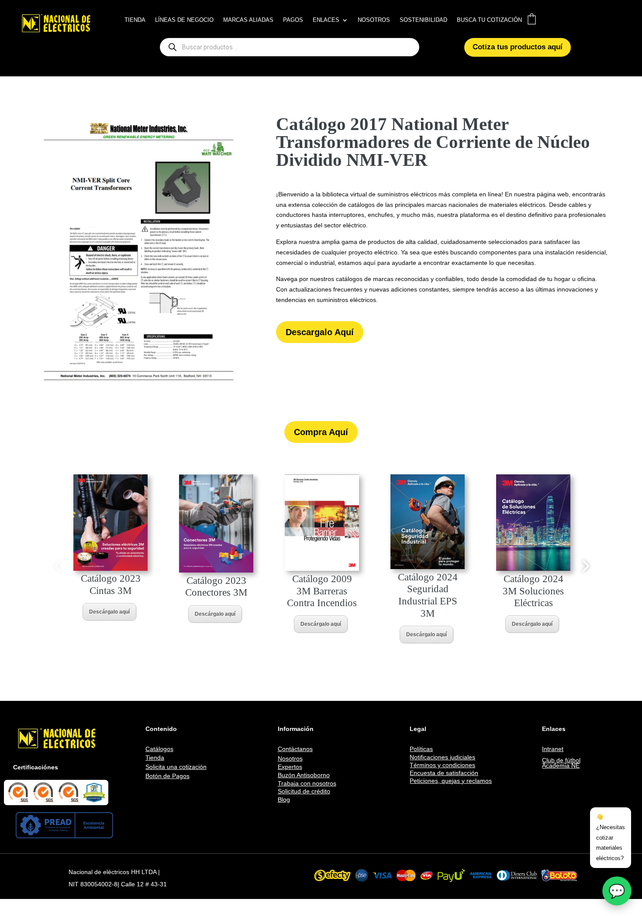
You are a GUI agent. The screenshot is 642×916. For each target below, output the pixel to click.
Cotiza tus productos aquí (518, 47)
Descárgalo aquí (109, 612)
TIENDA (134, 20)
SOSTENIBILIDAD (423, 20)
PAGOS (293, 20)
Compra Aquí (321, 432)
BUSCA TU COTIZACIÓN (489, 20)
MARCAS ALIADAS (248, 20)
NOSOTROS (374, 20)
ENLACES (326, 20)
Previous (57, 565)
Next (584, 565)
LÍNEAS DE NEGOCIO (184, 20)
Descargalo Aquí (320, 332)
